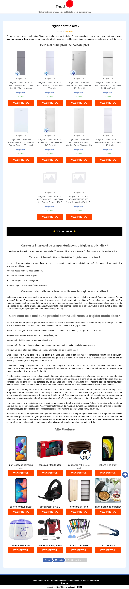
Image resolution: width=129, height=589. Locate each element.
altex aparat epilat (21, 545)
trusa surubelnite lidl (79, 545)
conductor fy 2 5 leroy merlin (79, 467)
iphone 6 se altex (108, 465)
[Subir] (125, 474)
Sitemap (64, 583)
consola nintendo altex (50, 465)
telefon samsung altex (21, 507)
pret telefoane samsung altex (21, 467)
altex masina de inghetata (108, 507)
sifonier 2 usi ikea (79, 507)
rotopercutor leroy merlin (50, 545)
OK (79, 587)
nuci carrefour (108, 545)
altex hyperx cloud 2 (50, 507)
